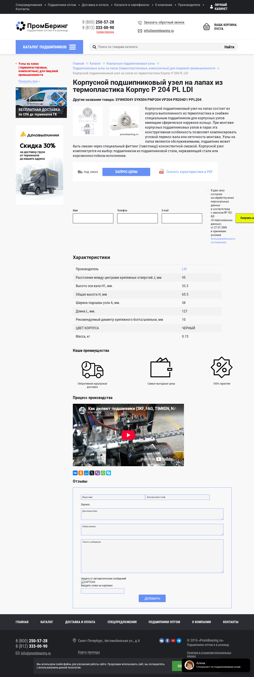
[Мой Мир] (86, 473)
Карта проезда (89, 652)
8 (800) (98, 22)
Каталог (95, 63)
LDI (184, 269)
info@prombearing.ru (159, 31)
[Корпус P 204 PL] (88, 121)
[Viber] (97, 473)
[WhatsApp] (103, 473)
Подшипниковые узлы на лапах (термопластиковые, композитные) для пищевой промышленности (144, 68)
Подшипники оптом (62, 5)
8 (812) (98, 27)
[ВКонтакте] (75, 473)
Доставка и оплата (95, 5)
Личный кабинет (221, 7)
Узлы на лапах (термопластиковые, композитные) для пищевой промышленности (38, 69)
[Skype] (108, 473)
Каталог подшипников (44, 47)
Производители (189, 5)
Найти (229, 46)
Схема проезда (105, 31)
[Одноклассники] (80, 473)
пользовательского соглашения (223, 240)
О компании (163, 5)
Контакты (23, 9)
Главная (78, 63)
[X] (91, 473)
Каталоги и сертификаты (131, 5)
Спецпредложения (29, 5)
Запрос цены (126, 172)
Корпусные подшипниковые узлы (131, 63)
